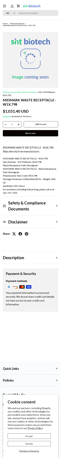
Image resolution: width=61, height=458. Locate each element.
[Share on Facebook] (20, 234)
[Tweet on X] (14, 234)
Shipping (6, 116)
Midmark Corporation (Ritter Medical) (19, 92)
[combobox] (30, 13)
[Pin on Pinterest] (26, 234)
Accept (29, 436)
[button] (18, 6)
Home (5, 23)
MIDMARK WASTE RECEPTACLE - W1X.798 (19, 25)
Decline (29, 443)
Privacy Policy (35, 428)
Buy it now (30, 133)
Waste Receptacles (17, 23)
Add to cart (40, 124)
